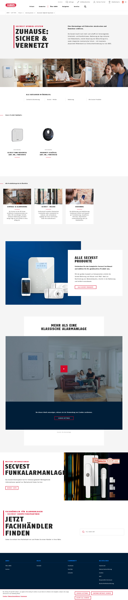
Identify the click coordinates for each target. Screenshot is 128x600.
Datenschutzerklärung (105, 569)
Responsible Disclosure (105, 580)
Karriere (60, 2)
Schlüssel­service (85, 2)
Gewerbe (42, 6)
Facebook (70, 565)
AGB (100, 576)
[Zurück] (61, 168)
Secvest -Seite (12, 488)
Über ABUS (54, 6)
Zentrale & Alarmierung (33, 99)
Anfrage (71, 2)
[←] (61, 228)
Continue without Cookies (102, 593)
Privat (32, 6)
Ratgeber (65, 6)
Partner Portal (100, 2)
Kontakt (39, 565)
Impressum (102, 565)
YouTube (70, 569)
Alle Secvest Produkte (95, 99)
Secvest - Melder (52, 99)
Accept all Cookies (82, 598)
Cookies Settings (64, 418)
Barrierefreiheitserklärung (106, 583)
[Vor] (67, 168)
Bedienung (71, 99)
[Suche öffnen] (85, 8)
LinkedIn (70, 573)
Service (76, 6)
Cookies (101, 573)
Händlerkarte (116, 2)
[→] (67, 228)
